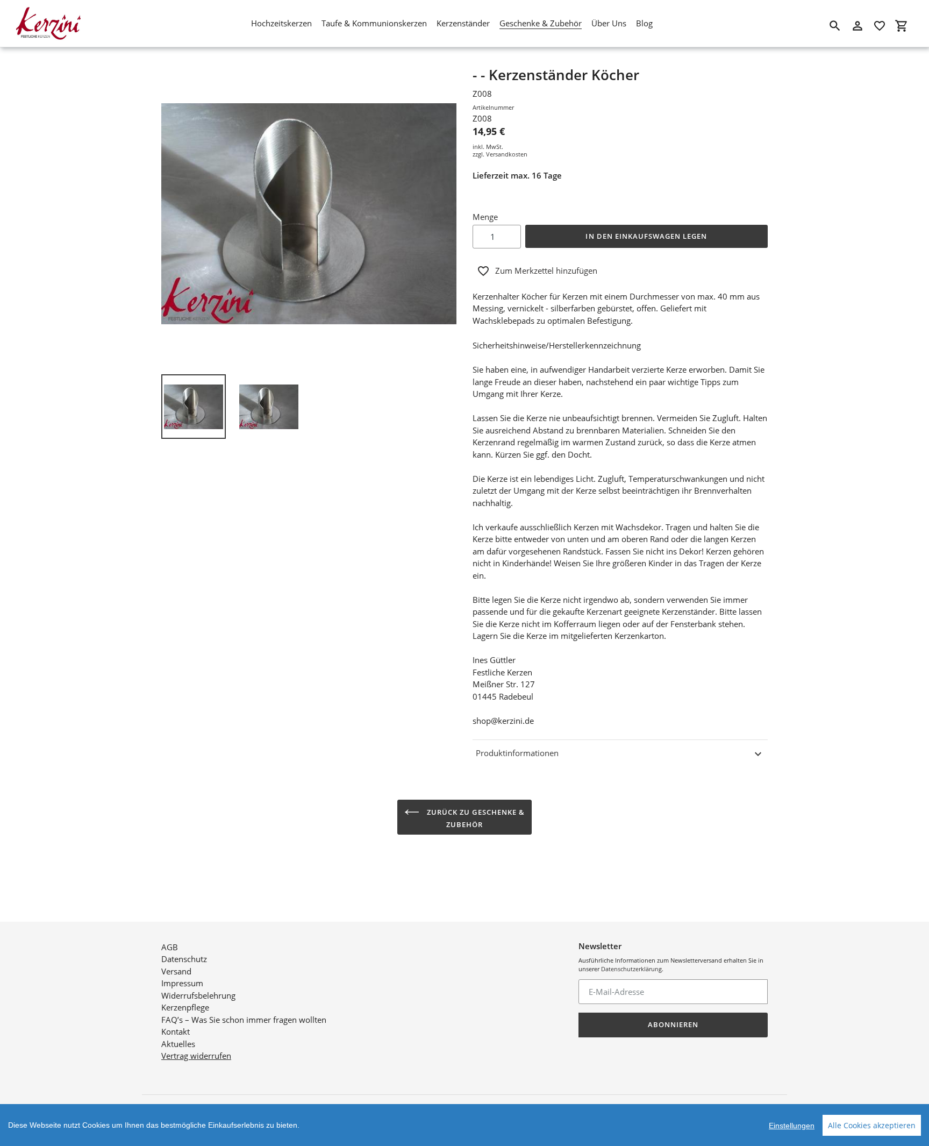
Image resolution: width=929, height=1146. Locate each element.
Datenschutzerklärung (631, 969)
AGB (169, 947)
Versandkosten (506, 154)
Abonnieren (673, 1024)
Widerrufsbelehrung (198, 995)
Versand (176, 971)
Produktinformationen (517, 753)
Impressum (182, 983)
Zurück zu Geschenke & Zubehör (475, 818)
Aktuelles (178, 1043)
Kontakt (175, 1031)
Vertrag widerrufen (196, 1055)
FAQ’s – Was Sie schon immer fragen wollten (243, 1019)
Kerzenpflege (185, 1007)
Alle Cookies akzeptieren (872, 1125)
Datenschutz (184, 958)
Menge (485, 216)
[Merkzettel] (879, 25)
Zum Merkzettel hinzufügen (546, 270)
